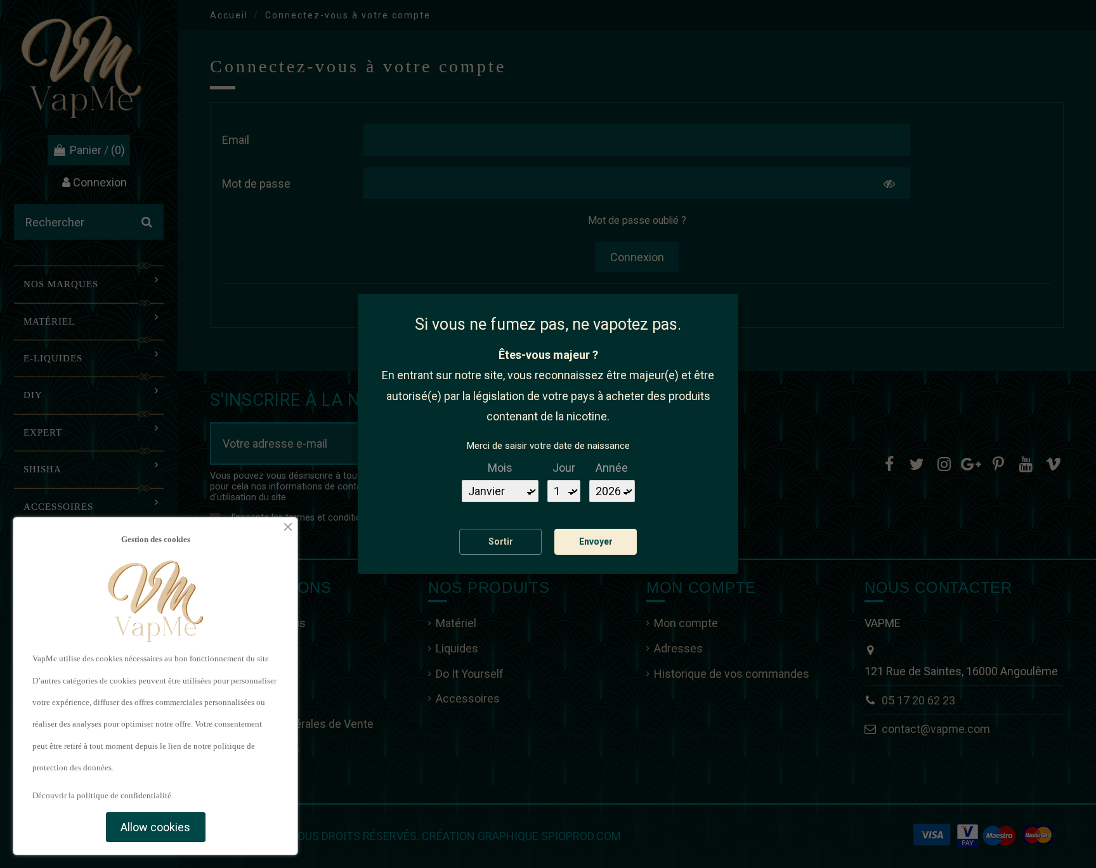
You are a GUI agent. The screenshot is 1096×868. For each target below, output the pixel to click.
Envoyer (596, 541)
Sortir (500, 541)
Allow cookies (155, 827)
